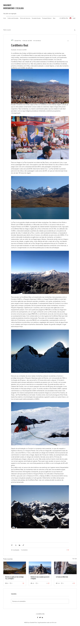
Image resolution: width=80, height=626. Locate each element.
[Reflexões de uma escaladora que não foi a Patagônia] (40, 568)
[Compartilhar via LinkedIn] (19, 545)
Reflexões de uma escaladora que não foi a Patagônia (40, 577)
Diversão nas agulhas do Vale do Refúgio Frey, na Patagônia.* (14, 577)
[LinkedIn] (42, 617)
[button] (74, 30)
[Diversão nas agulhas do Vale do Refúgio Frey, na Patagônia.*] (14, 568)
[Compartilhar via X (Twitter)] (15, 545)
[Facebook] (37, 617)
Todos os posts (7, 30)
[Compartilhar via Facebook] (12, 545)
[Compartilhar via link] (23, 545)
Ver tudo (74, 558)
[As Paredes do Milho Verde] (65, 568)
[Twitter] (40, 617)
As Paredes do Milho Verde (62, 577)
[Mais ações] (68, 41)
